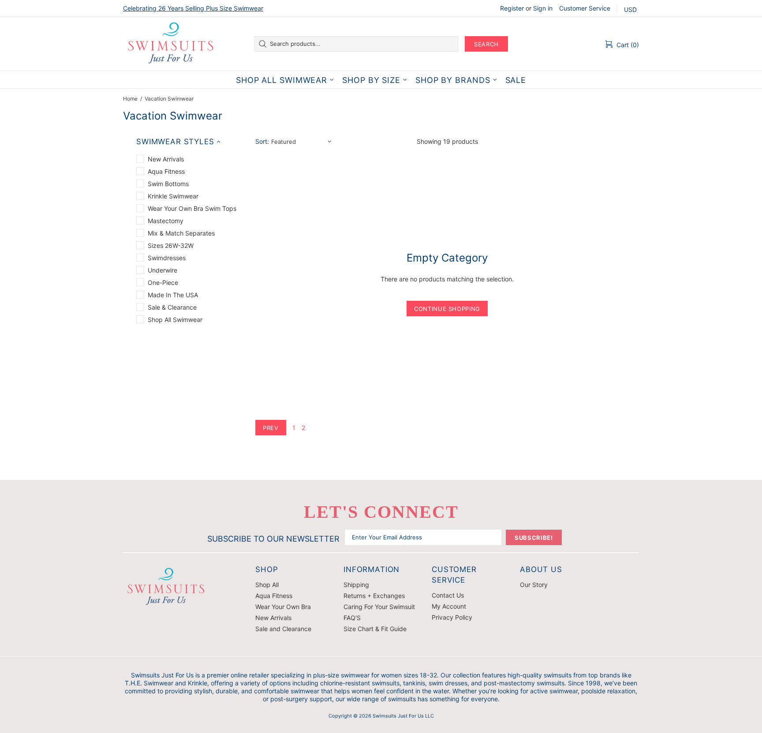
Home (130, 98)
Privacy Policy (452, 617)
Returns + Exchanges (374, 595)
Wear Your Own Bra (283, 606)
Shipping (356, 584)
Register (512, 8)
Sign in (543, 8)
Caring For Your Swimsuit (379, 606)
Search (486, 44)
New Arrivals (273, 617)
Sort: (262, 141)
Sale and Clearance (283, 628)
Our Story (534, 584)
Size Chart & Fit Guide (375, 628)
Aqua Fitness (273, 595)
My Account (449, 606)
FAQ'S (352, 617)
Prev (271, 427)
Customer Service (584, 8)
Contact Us (448, 595)
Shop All (267, 584)
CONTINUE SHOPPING (447, 308)
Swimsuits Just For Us (171, 44)
